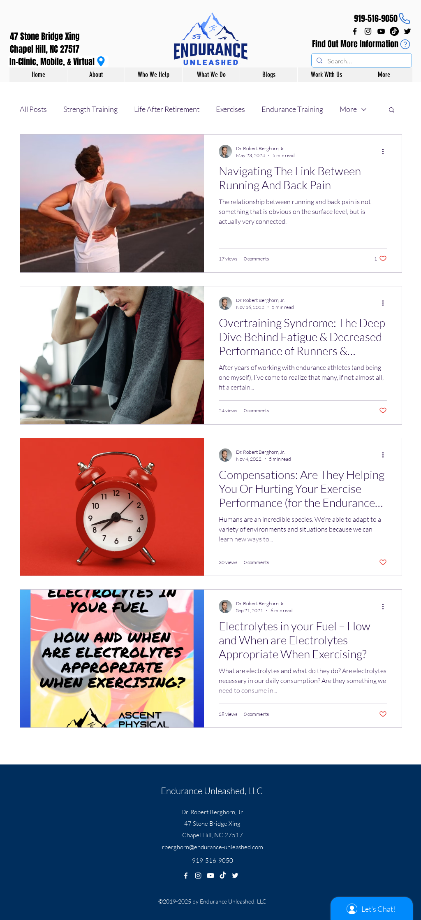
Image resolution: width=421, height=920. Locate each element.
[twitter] (407, 31)
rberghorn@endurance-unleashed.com (212, 847)
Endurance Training (292, 109)
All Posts (33, 109)
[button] (392, 110)
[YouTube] (381, 31)
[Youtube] (210, 875)
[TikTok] (394, 31)
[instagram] (367, 31)
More (348, 109)
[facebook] (354, 31)
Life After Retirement (166, 109)
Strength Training (90, 109)
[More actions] (386, 151)
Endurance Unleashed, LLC (212, 790)
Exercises (230, 109)
